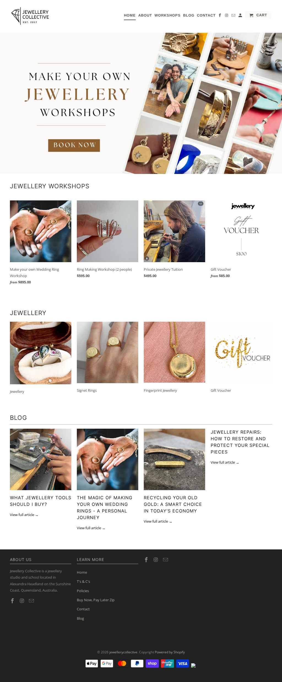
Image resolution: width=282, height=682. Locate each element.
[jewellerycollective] (30, 16)
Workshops (167, 15)
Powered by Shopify (170, 652)
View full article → (24, 514)
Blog (188, 15)
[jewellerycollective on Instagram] (227, 16)
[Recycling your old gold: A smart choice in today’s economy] (174, 459)
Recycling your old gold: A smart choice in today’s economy (173, 504)
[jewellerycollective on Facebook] (220, 16)
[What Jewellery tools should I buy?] (40, 459)
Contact (206, 15)
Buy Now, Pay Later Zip (96, 599)
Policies (83, 590)
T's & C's (83, 581)
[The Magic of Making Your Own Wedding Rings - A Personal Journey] (107, 459)
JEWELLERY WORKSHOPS (50, 186)
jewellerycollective (123, 652)
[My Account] (240, 16)
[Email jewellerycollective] (234, 16)
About (145, 15)
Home (130, 15)
